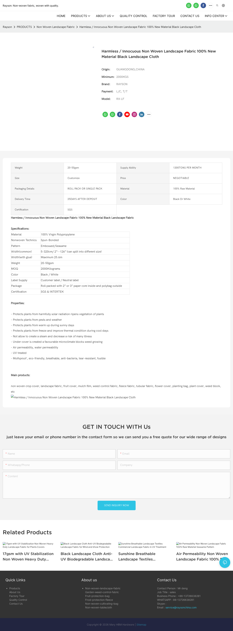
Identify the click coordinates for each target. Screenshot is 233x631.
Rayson (7, 27)
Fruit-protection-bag (97, 595)
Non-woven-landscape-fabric (103, 588)
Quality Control (18, 599)
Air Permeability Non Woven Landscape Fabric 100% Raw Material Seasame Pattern (202, 557)
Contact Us (16, 603)
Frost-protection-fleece (99, 599)
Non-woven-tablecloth (98, 607)
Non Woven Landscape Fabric (56, 27)
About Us (14, 592)
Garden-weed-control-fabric (102, 592)
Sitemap (141, 624)
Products (14, 588)
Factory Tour (16, 595)
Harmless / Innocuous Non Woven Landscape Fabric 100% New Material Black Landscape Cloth (140, 27)
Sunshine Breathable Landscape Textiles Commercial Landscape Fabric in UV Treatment (139, 557)
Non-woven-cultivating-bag (101, 603)
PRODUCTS (24, 27)
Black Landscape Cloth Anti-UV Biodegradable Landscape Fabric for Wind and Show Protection (87, 557)
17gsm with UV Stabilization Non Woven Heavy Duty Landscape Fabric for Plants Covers (28, 557)
